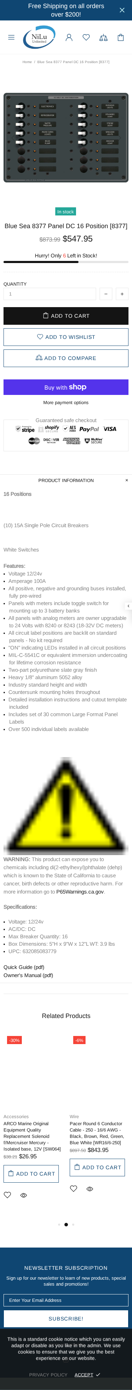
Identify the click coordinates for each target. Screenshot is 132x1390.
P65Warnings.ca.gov (80, 892)
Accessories (16, 1116)
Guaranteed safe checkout (66, 420)
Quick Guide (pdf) (24, 967)
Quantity (15, 284)
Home (27, 62)
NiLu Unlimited (39, 37)
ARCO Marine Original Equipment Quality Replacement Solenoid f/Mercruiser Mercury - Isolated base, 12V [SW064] (32, 1136)
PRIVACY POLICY (48, 1374)
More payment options (66, 402)
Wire (74, 1116)
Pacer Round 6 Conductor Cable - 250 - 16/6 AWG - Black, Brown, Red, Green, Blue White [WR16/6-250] (97, 1133)
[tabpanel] (33, 1126)
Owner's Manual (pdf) (28, 975)
